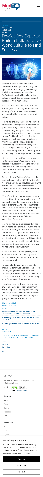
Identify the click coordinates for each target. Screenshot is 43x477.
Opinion (7, 408)
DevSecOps (6, 347)
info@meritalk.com (11, 383)
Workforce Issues (9, 306)
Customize (21, 465)
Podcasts (7, 412)
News (6, 400)
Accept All (21, 459)
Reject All (21, 472)
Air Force (5, 345)
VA (3, 351)
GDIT (3, 349)
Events (6, 404)
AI (4, 427)
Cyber (6, 435)
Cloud (6, 431)
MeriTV (7, 416)
